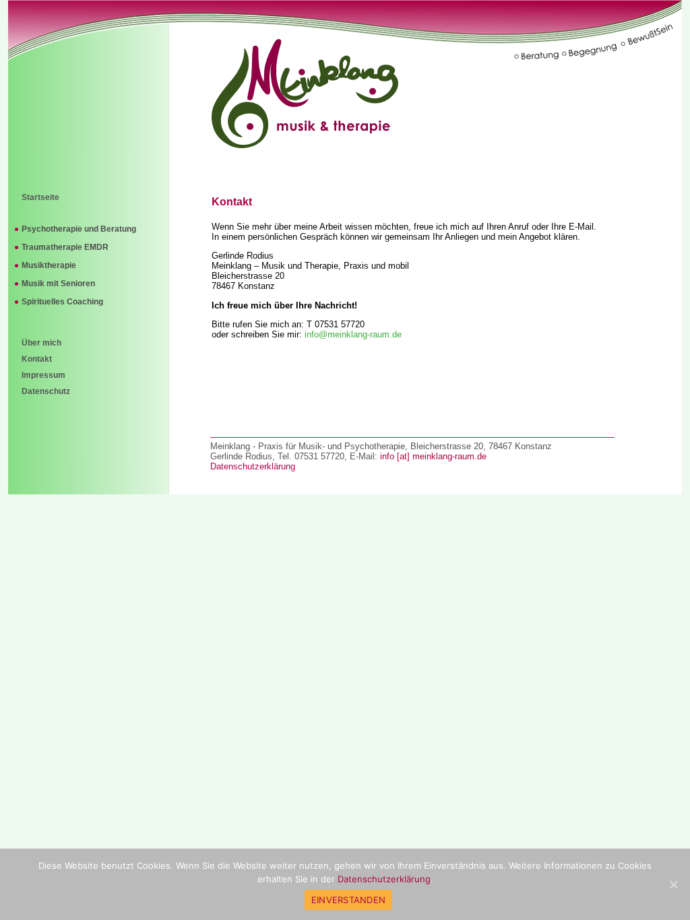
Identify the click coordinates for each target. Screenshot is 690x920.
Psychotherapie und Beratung (79, 229)
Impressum (43, 375)
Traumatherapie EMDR (65, 247)
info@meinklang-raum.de (353, 334)
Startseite (40, 197)
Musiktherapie (49, 265)
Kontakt (37, 359)
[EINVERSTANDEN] (673, 884)
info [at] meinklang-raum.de (433, 456)
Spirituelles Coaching (62, 301)
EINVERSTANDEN (348, 899)
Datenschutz (46, 391)
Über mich (41, 343)
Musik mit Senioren (58, 283)
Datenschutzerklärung (252, 466)
